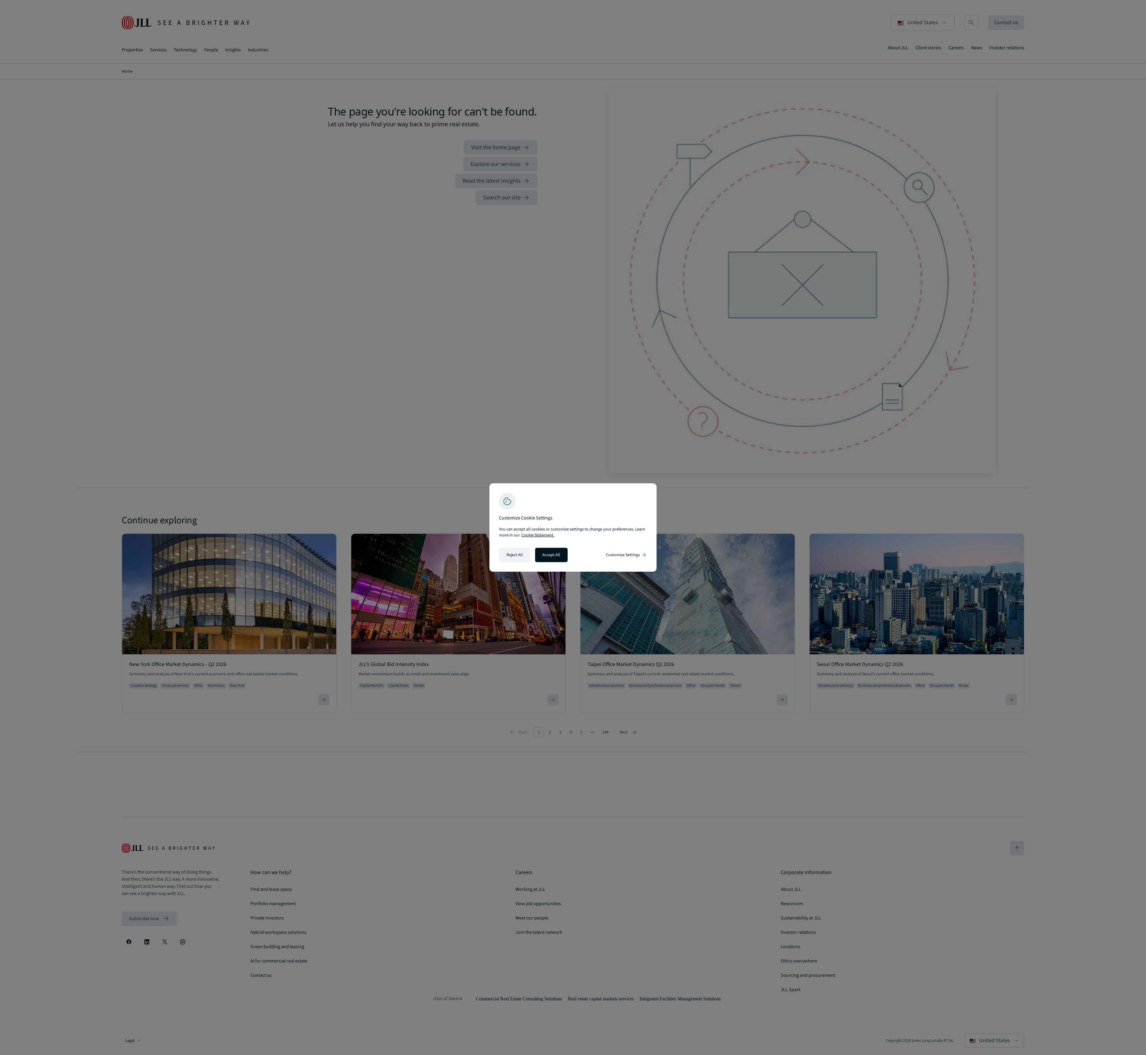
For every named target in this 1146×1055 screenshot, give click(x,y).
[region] (573, 527)
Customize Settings (626, 555)
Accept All (551, 555)
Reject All (514, 555)
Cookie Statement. (537, 535)
